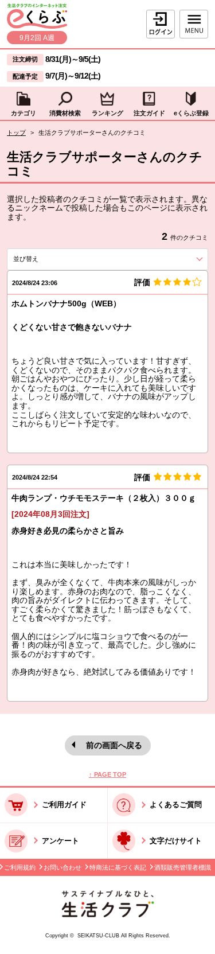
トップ (16, 132)
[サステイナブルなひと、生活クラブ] (107, 914)
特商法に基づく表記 (117, 867)
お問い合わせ (62, 867)
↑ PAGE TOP (107, 774)
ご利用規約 (20, 867)
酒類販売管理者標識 (182, 867)
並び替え (44, 258)
